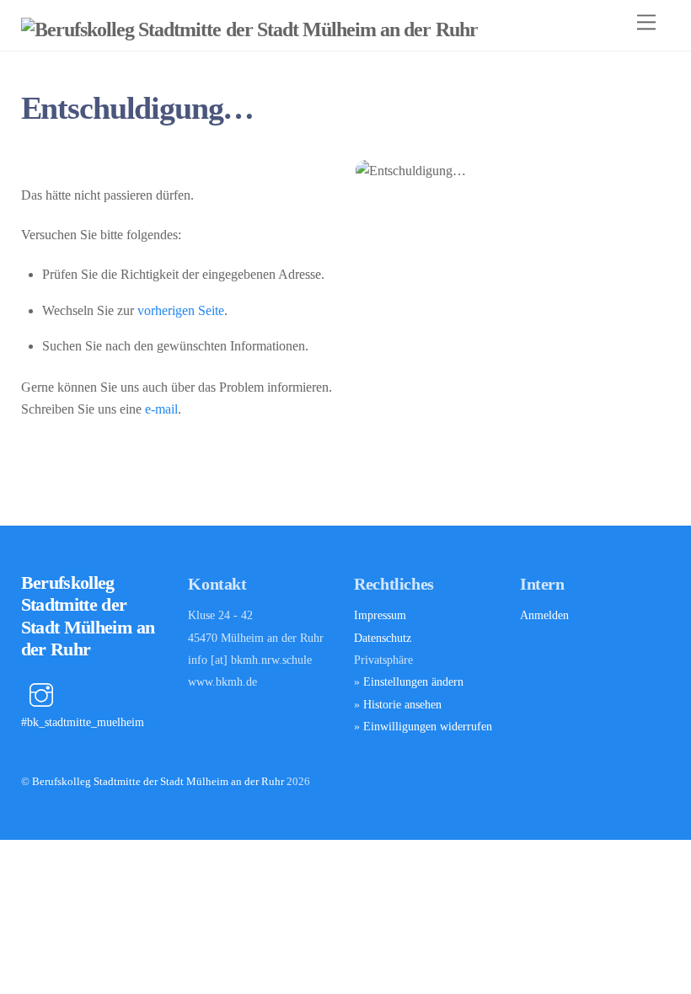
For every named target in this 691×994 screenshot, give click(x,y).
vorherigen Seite (180, 310)
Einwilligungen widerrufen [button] (427, 726)
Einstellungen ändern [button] (413, 681)
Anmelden (544, 615)
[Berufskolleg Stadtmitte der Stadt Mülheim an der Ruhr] (249, 29)
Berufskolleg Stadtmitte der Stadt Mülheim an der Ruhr (158, 781)
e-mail (161, 409)
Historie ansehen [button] (402, 704)
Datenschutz (382, 637)
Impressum (380, 615)
